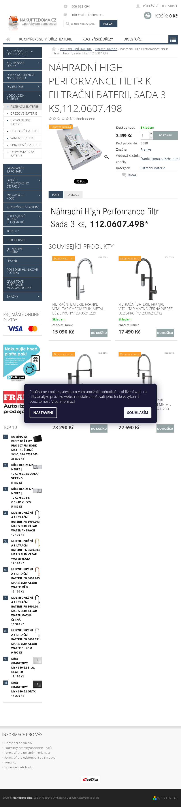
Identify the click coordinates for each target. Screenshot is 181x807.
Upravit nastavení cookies (83, 797)
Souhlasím (137, 412)
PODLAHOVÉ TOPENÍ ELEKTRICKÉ (16, 219)
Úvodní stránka (8, 39)
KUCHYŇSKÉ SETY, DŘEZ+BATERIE (45, 39)
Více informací (63, 401)
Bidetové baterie (24, 131)
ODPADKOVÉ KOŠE (16, 196)
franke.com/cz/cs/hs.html (160, 159)
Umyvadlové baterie (20, 122)
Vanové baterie (22, 138)
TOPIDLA (13, 231)
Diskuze (73, 195)
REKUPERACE (16, 240)
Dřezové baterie (23, 113)
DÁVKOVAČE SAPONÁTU (16, 169)
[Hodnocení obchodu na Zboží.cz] (90, 779)
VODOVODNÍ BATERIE (16, 97)
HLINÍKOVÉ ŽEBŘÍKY (15, 250)
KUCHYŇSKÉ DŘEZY (98, 39)
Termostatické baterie (22, 154)
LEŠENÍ (12, 261)
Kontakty (10, 762)
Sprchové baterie (24, 145)
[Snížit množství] (151, 137)
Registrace (170, 6)
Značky (12, 296)
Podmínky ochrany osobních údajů (28, 748)
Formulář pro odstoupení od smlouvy (29, 757)
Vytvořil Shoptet (167, 798)
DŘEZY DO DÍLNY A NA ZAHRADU (20, 76)
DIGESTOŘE (133, 39)
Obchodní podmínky (18, 743)
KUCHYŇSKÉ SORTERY (22, 207)
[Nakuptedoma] (32, 20)
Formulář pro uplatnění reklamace (27, 753)
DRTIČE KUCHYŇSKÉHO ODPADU (18, 183)
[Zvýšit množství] (151, 133)
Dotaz (132, 175)
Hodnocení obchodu (18, 767)
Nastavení (43, 412)
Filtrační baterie (24, 106)
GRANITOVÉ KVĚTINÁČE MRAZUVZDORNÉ (19, 284)
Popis (56, 195)
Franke (146, 149)
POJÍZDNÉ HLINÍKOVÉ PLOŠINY (22, 271)
